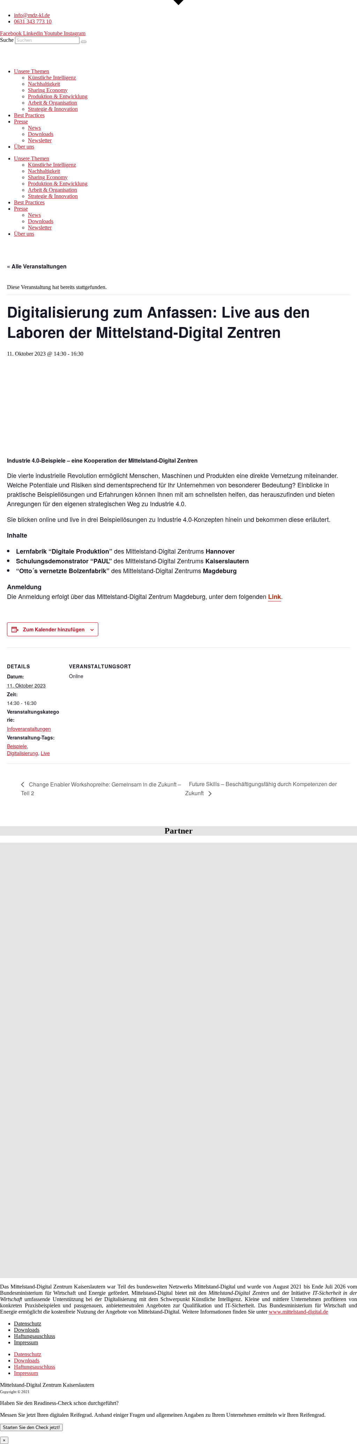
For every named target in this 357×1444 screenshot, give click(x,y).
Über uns (24, 147)
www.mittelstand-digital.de (298, 1312)
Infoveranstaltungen (29, 728)
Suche (7, 40)
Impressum (26, 1342)
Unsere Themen (31, 71)
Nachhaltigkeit (44, 84)
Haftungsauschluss (34, 1336)
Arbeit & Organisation (52, 103)
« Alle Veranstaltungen (37, 266)
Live (45, 753)
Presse (21, 121)
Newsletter (40, 140)
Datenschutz (27, 1324)
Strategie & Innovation (53, 109)
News (34, 128)
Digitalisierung (22, 753)
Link (274, 596)
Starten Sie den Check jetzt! (31, 1427)
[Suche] (83, 42)
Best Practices (29, 115)
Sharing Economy (48, 90)
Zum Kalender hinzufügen (54, 629)
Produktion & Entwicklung (58, 96)
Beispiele (17, 746)
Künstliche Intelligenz (52, 78)
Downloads (40, 134)
